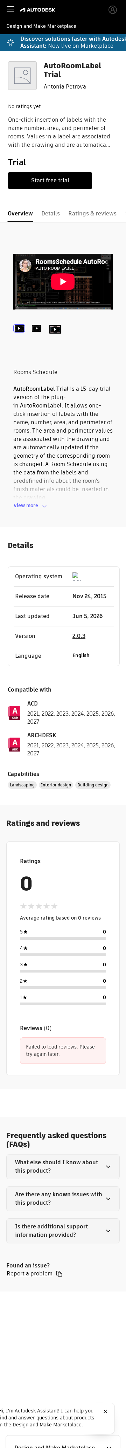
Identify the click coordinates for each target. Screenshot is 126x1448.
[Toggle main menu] (10, 9)
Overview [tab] (20, 213)
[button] (63, 1166)
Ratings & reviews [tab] (92, 213)
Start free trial (50, 180)
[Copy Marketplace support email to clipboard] (59, 1273)
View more (26, 505)
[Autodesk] (38, 10)
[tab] (20, 339)
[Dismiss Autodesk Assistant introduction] (105, 1411)
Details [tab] (50, 213)
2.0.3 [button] (78, 636)
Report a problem (29, 1274)
